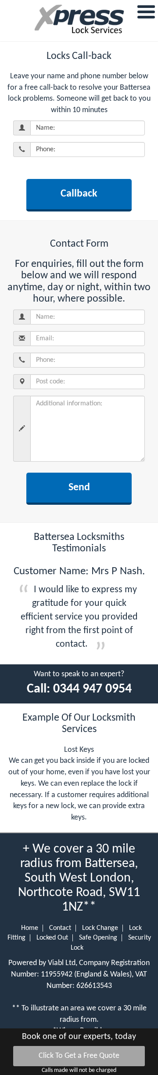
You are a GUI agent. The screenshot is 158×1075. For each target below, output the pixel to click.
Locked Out (52, 937)
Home (29, 928)
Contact (60, 928)
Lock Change (100, 928)
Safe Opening (98, 937)
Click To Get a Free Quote (79, 1056)
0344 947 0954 (92, 689)
